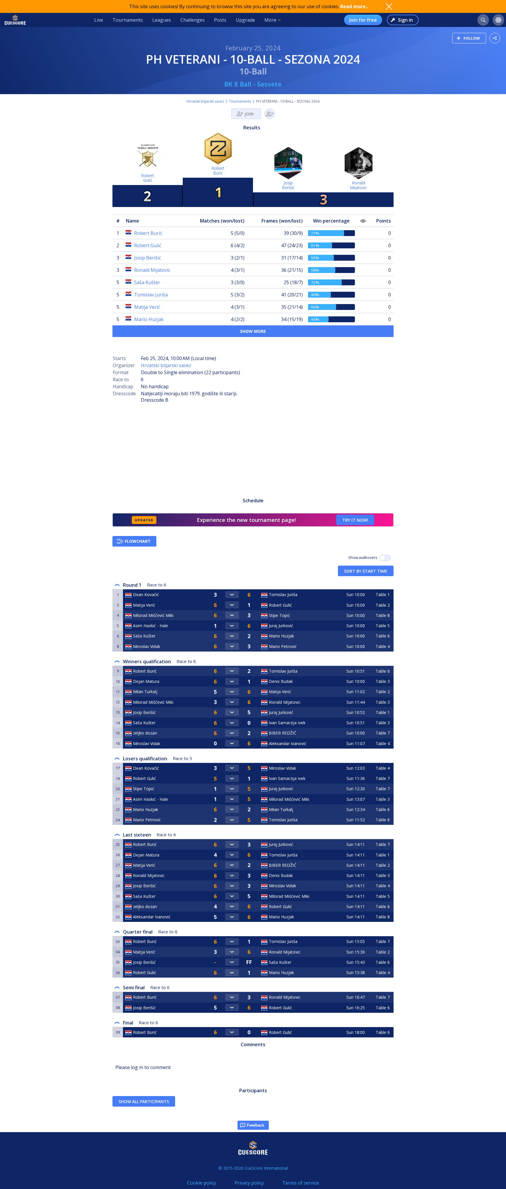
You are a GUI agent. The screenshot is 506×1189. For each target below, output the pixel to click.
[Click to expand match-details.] (232, 594)
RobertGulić (147, 178)
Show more (253, 331)
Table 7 (383, 733)
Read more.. (354, 6)
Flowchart (138, 541)
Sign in (405, 20)
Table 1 (383, 594)
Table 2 (383, 605)
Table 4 (383, 646)
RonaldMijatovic (358, 185)
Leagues (161, 20)
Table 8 (383, 615)
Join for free (363, 20)
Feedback (255, 1125)
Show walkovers (363, 557)
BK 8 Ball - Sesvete (253, 83)
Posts (220, 20)
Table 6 (383, 636)
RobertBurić (217, 170)
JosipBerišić (288, 185)
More (270, 20)
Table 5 (383, 625)
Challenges (192, 20)
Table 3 (383, 681)
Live (98, 20)
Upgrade (245, 20)
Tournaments (127, 20)
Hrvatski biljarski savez (205, 101)
